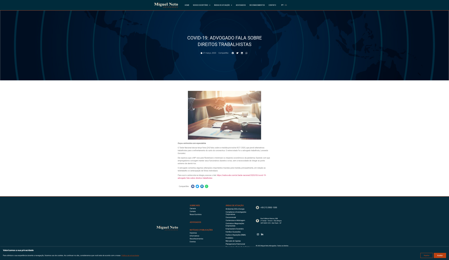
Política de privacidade (130, 255)
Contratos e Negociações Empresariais (235, 225)
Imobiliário (229, 238)
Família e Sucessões (233, 232)
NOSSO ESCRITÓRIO (200, 5)
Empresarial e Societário (235, 229)
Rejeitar (426, 255)
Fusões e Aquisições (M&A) (236, 235)
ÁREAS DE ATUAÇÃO (222, 5)
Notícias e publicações (201, 230)
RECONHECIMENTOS (257, 5)
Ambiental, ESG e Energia (235, 209)
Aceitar (440, 255)
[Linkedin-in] (262, 234)
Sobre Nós (195, 205)
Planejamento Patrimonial (235, 244)
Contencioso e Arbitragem (235, 220)
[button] (232, 53)
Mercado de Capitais (233, 241)
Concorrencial (231, 217)
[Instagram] (258, 234)
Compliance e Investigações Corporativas (236, 213)
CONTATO (272, 5)
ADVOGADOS (241, 5)
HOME (187, 5)
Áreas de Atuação (235, 205)
